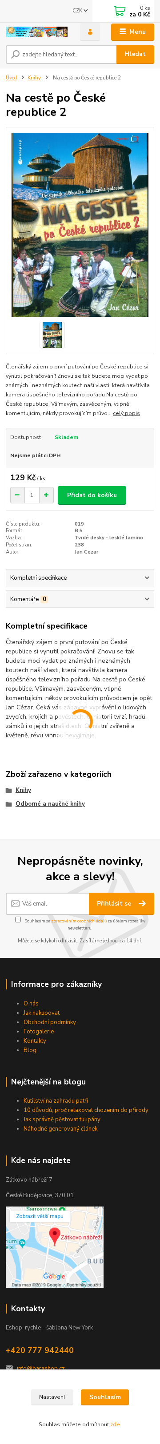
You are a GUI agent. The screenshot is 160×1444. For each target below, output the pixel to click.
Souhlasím (105, 1397)
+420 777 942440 (40, 1350)
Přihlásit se (115, 903)
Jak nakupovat (42, 1013)
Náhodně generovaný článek (60, 1129)
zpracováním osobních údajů (79, 921)
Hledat (135, 54)
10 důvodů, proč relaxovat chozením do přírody (86, 1110)
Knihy (34, 78)
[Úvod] (37, 32)
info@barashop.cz (41, 1369)
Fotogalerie (39, 1032)
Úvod (11, 78)
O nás (31, 1004)
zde (115, 1424)
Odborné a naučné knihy (50, 804)
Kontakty (35, 1041)
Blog (30, 1050)
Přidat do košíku (92, 495)
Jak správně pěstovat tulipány (62, 1120)
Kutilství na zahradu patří (56, 1101)
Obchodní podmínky (50, 1022)
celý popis (126, 413)
